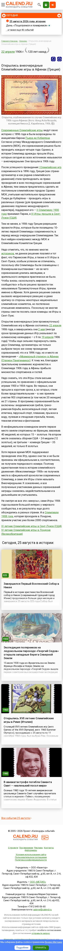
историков (7, 253)
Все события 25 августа (15, 818)
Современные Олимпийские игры (22, 130)
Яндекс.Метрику (53, 942)
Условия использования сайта (31, 854)
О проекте (13, 848)
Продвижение (26, 848)
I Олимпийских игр (50, 167)
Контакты (49, 848)
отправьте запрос (41, 933)
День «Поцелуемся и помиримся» (26, 25)
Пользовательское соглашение (31, 857)
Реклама (38, 848)
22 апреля (8, 51)
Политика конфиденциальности (31, 860)
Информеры (31, 850)
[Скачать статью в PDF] (53, 59)
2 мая (41, 329)
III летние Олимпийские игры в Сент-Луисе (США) (31, 526)
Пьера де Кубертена (37, 138)
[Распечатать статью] (59, 59)
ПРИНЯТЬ (40, 947)
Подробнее (22, 947)
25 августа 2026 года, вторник (28, 21)
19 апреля (47, 337)
